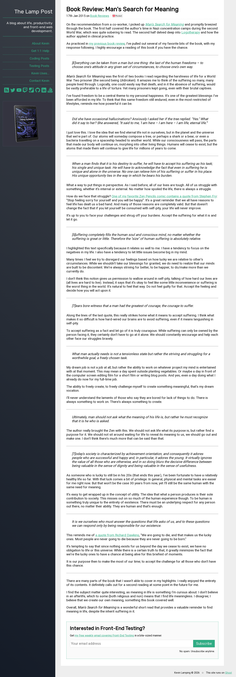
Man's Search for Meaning (164, 24)
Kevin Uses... (40, 73)
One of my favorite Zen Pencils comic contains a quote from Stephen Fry (164, 196)
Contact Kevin (39, 81)
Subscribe (204, 643)
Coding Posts (39, 58)
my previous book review (107, 44)
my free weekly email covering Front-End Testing (104, 635)
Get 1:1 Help (40, 51)
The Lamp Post (33, 11)
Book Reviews (99, 16)
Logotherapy (190, 32)
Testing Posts (39, 66)
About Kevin (40, 43)
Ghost (228, 672)
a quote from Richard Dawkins (117, 535)
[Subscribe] (6, 90)
